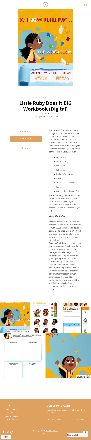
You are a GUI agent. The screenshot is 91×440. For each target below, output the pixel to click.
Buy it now (25, 139)
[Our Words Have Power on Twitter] (7, 432)
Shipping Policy (11, 416)
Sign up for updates (58, 405)
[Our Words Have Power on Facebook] (3, 432)
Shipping (36, 117)
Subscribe (80, 419)
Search (7, 406)
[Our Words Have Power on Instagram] (11, 432)
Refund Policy (10, 413)
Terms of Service (11, 420)
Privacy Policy (10, 409)
